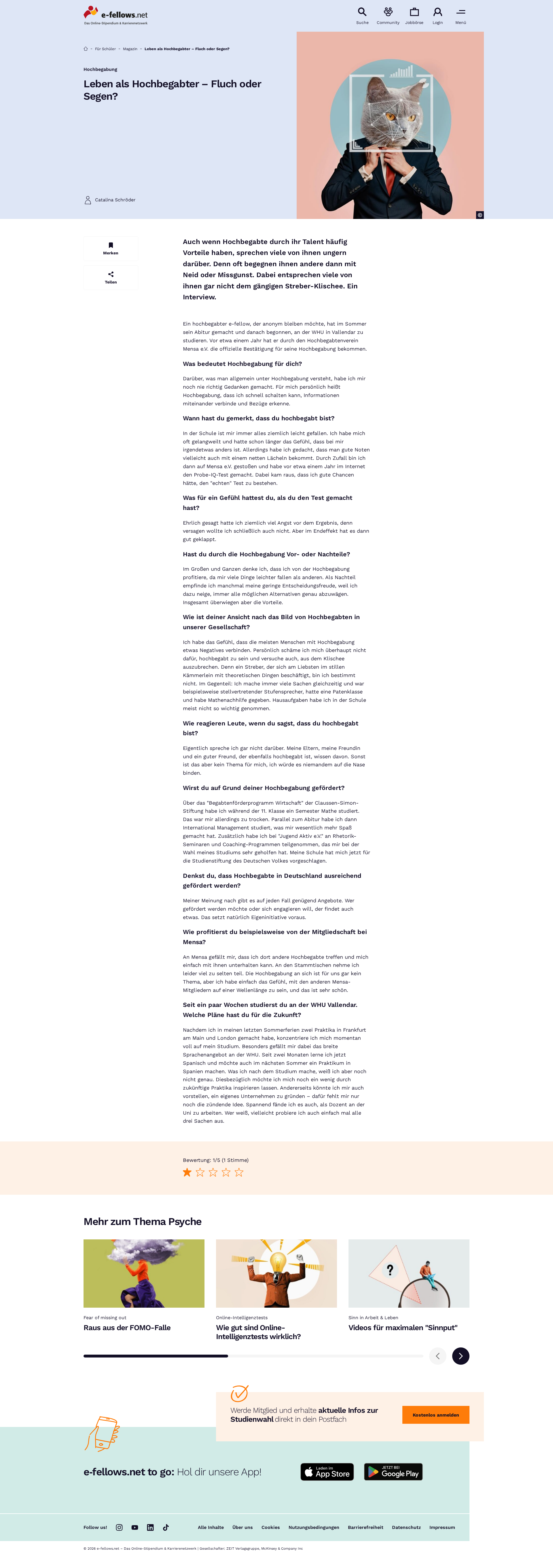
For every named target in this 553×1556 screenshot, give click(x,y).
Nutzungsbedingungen (314, 1527)
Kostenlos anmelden (436, 1415)
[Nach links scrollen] (437, 1356)
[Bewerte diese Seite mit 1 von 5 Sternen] (187, 1172)
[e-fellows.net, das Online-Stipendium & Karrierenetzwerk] (115, 16)
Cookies (271, 1527)
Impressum (442, 1527)
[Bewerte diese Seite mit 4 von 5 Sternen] (225, 1172)
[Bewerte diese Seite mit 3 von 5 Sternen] (213, 1172)
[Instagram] (119, 1527)
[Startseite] (86, 49)
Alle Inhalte (211, 1527)
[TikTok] (166, 1527)
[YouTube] (134, 1527)
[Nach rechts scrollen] (460, 1356)
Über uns (242, 1527)
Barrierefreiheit (365, 1527)
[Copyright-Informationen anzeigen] (480, 215)
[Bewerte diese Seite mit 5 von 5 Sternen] (238, 1172)
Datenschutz (406, 1527)
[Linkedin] (150, 1527)
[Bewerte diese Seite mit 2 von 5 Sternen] (200, 1172)
